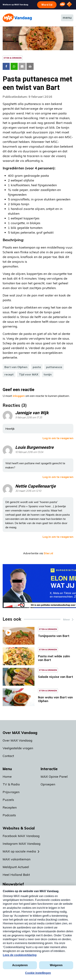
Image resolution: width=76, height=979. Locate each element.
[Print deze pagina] (30, 66)
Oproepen (48, 784)
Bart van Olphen (15, 367)
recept (9, 374)
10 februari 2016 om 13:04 (29, 452)
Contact (8, 756)
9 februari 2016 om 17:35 (28, 417)
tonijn (48, 374)
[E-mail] (22, 66)
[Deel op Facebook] (6, 66)
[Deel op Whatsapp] (14, 66)
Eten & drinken (13, 58)
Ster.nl (48, 553)
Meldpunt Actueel (16, 867)
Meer (66, 619)
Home (7, 777)
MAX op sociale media (19, 851)
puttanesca (54, 367)
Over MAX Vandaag (17, 740)
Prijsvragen (11, 792)
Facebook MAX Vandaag (21, 836)
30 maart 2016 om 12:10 (28, 491)
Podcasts (9, 815)
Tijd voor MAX (28, 374)
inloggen (19, 396)
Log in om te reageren (58, 438)
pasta (37, 367)
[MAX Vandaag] (17, 18)
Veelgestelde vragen (18, 748)
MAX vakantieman (16, 859)
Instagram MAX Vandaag (21, 844)
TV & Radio (11, 784)
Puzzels (8, 800)
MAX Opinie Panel (54, 777)
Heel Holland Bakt (16, 875)
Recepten (10, 807)
